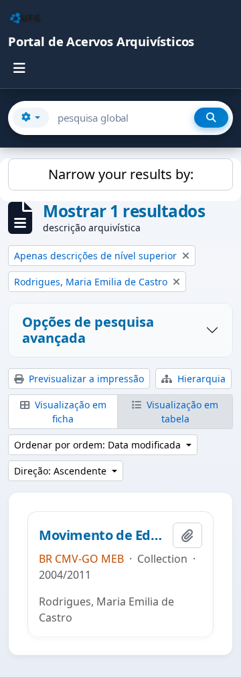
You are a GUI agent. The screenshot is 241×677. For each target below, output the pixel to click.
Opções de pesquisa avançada (88, 330)
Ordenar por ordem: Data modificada (98, 444)
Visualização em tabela (181, 411)
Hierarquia (200, 378)
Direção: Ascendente (61, 470)
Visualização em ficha (69, 411)
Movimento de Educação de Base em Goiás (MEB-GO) (103, 535)
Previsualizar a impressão (85, 378)
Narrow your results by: (120, 174)
